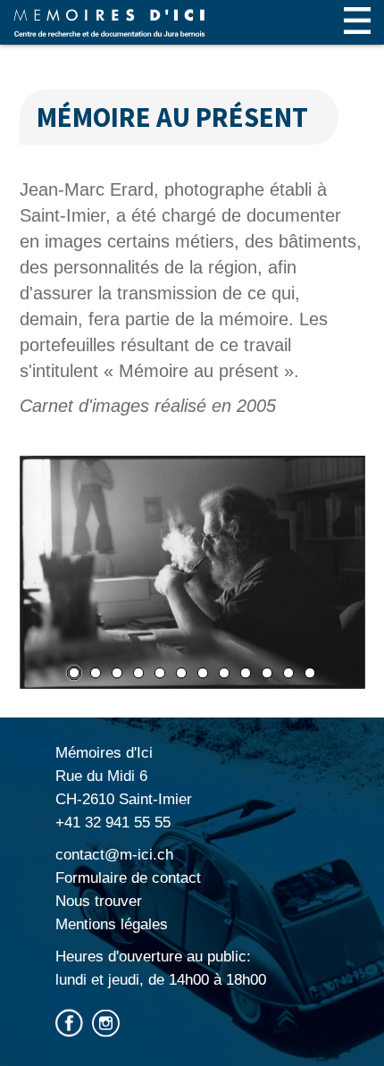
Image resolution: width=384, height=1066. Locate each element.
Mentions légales (111, 924)
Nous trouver (98, 901)
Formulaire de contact (128, 877)
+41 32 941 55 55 (113, 822)
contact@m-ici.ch (114, 854)
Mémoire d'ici (109, 22)
